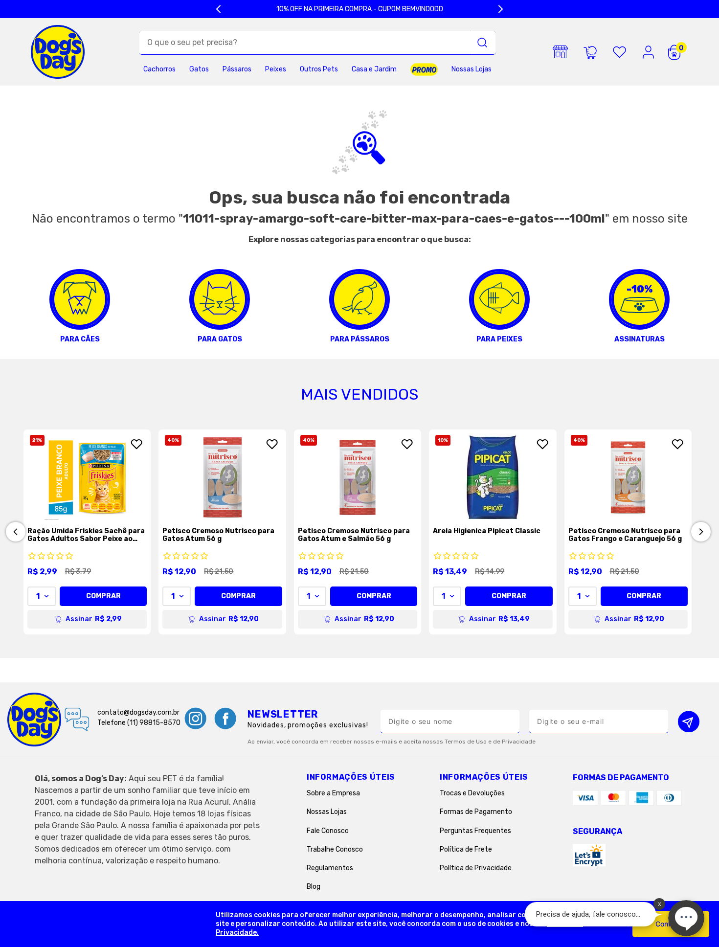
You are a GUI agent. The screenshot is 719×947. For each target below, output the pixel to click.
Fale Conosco (328, 831)
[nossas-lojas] (560, 52)
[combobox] (317, 43)
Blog (313, 886)
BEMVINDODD (422, 9)
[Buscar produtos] (482, 42)
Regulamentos (330, 868)
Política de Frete (466, 849)
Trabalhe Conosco (335, 849)
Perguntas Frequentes (475, 831)
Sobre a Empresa (333, 793)
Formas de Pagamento (476, 812)
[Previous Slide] (219, 9)
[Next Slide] (500, 9)
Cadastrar (688, 721)
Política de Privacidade (476, 868)
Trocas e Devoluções (472, 793)
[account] (648, 52)
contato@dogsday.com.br (138, 712)
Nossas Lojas (327, 812)
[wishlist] (619, 52)
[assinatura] (590, 52)
